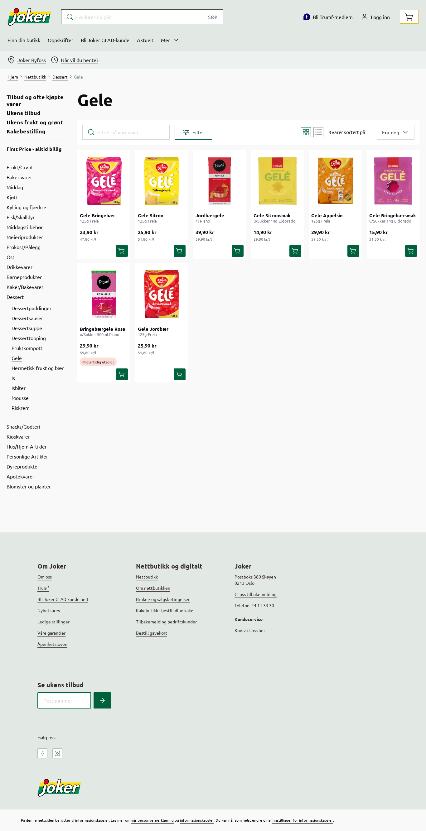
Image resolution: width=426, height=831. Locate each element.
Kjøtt (12, 197)
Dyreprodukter (23, 466)
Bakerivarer (19, 177)
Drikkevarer (19, 267)
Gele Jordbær (153, 329)
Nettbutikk (147, 576)
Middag (15, 187)
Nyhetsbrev (48, 610)
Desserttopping (29, 338)
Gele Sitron (150, 215)
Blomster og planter (29, 486)
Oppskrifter (60, 40)
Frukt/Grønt (20, 167)
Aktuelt (145, 40)
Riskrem (21, 408)
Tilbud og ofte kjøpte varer (35, 100)
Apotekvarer (20, 476)
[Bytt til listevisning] (318, 132)
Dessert (15, 297)
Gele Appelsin (327, 215)
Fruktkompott (27, 348)
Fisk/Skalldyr (21, 217)
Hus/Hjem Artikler (27, 446)
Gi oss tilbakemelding (256, 594)
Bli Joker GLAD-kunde (105, 40)
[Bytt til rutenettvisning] (306, 132)
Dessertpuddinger (31, 308)
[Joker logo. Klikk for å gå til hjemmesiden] (29, 16)
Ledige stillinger (53, 621)
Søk (213, 17)
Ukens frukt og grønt (35, 122)
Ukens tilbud (24, 112)
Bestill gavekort (151, 633)
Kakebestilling (26, 131)
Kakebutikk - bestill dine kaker (165, 610)
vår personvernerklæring (152, 820)
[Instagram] (57, 753)
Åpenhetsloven (52, 644)
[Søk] (102, 700)
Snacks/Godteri (23, 426)
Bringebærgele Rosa (102, 329)
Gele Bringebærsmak (392, 215)
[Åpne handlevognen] (409, 17)
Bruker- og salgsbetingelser (163, 599)
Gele (17, 358)
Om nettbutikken (153, 588)
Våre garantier (51, 633)
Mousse (20, 398)
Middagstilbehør (25, 227)
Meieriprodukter (25, 237)
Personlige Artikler (27, 456)
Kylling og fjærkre (26, 207)
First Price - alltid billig (34, 149)
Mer (165, 40)
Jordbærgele (210, 215)
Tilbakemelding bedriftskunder (166, 621)
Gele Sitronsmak (272, 215)
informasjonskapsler (197, 820)
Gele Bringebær (97, 215)
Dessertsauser (27, 318)
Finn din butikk (23, 40)
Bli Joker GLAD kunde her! (62, 599)
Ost (10, 257)
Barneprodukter (24, 277)
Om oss (44, 576)
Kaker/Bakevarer (25, 287)
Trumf (43, 588)
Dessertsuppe (27, 328)
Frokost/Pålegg (24, 247)
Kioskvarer (18, 436)
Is (13, 378)
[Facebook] (42, 753)
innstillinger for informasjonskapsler (302, 820)
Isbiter (19, 388)
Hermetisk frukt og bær (38, 368)
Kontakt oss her (250, 630)
